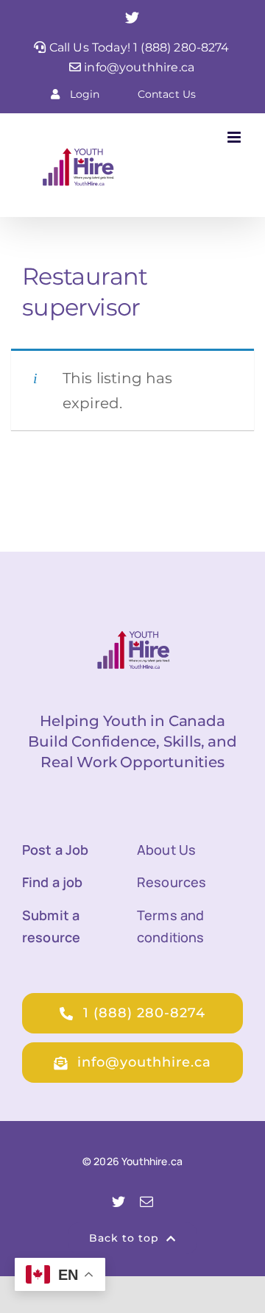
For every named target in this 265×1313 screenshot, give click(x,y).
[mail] (146, 1201)
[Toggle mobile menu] (235, 137)
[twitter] (118, 1201)
